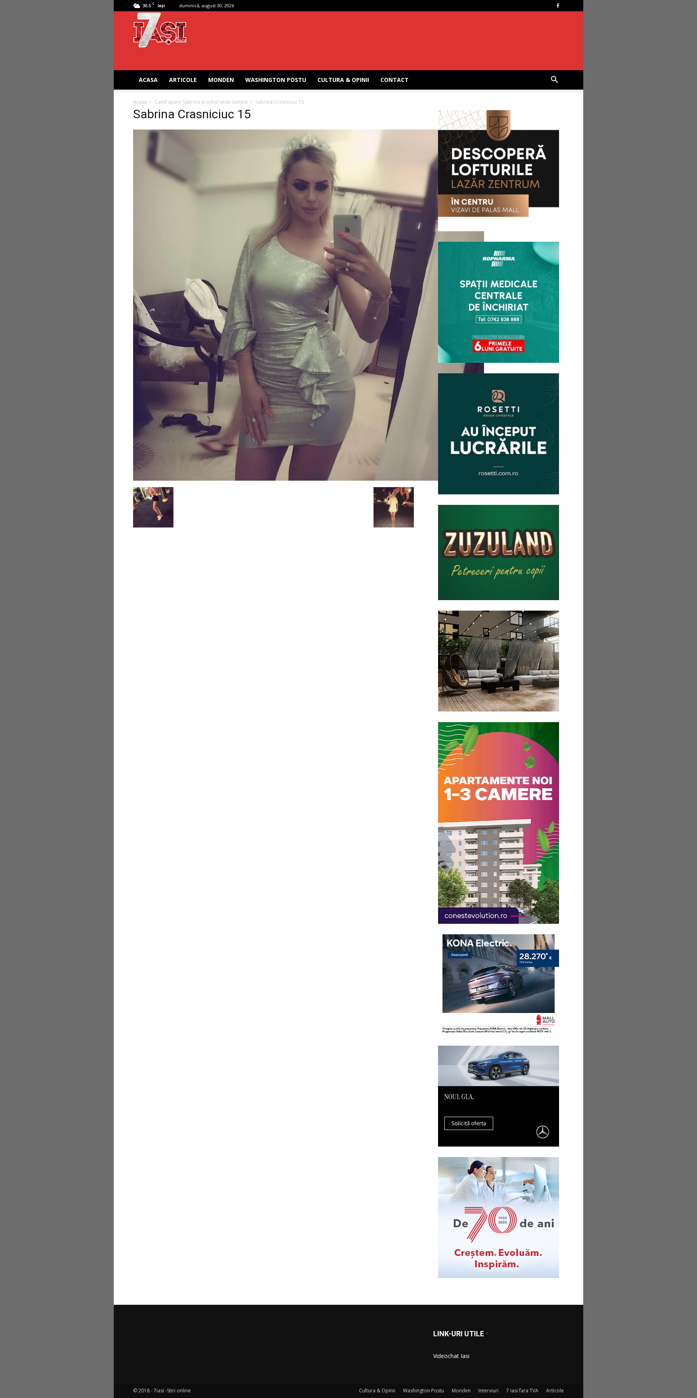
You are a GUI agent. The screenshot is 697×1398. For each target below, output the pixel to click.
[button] (554, 80)
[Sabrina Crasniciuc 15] (308, 478)
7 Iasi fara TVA (522, 1390)
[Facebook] (558, 5)
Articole (183, 80)
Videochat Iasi (451, 1356)
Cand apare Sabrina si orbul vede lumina (201, 101)
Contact (394, 80)
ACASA (148, 80)
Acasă (140, 101)
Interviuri (488, 1390)
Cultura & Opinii (343, 80)
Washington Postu (275, 80)
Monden (221, 80)
